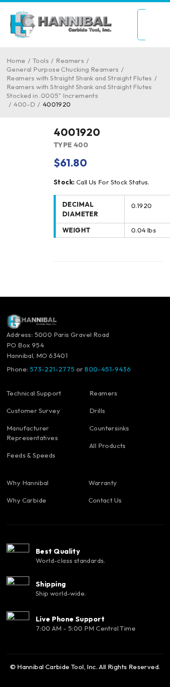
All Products (107, 445)
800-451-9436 (108, 369)
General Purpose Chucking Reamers (63, 69)
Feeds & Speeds (31, 455)
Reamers (70, 60)
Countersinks (109, 428)
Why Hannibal (28, 483)
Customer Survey (33, 410)
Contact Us (105, 500)
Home (16, 60)
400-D (24, 104)
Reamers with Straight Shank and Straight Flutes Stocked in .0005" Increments (79, 91)
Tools (41, 60)
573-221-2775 (52, 369)
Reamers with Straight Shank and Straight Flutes (79, 78)
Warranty (102, 483)
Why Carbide (26, 500)
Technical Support (34, 393)
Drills (97, 410)
